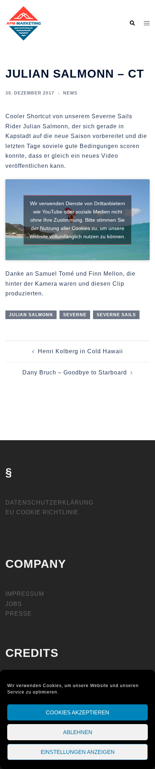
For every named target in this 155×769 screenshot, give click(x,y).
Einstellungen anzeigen (78, 752)
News (70, 93)
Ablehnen (77, 732)
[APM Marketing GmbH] (23, 23)
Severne (75, 314)
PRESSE (18, 614)
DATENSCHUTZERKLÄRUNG (49, 502)
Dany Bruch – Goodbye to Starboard (74, 372)
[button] (132, 23)
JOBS (13, 604)
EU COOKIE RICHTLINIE (42, 512)
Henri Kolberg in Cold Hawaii (80, 351)
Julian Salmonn (31, 314)
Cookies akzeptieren (77, 712)
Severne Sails (116, 314)
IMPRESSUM (24, 594)
